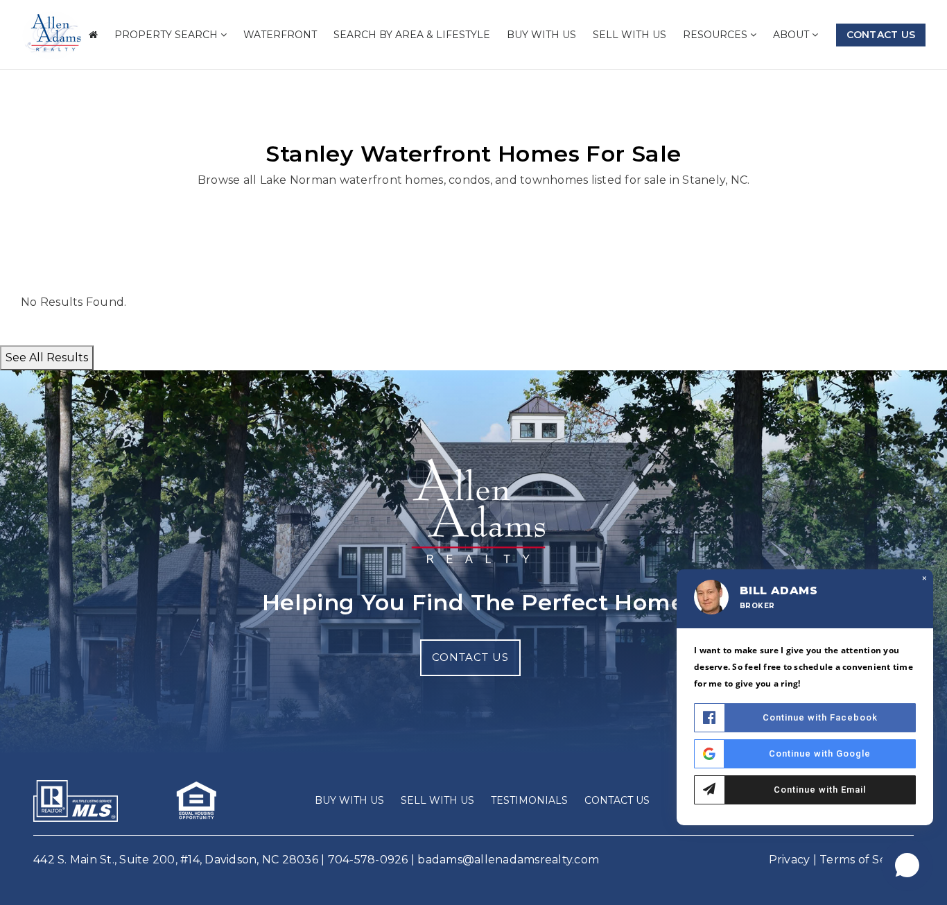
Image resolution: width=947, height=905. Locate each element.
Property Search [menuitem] (167, 34)
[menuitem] (93, 35)
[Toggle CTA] (907, 865)
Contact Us (881, 34)
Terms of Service (866, 859)
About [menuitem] (792, 34)
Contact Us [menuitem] (617, 800)
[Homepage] (52, 35)
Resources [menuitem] (716, 34)
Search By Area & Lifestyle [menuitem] (411, 34)
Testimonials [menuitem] (529, 800)
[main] (473, 185)
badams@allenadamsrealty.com (508, 859)
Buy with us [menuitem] (541, 34)
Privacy (789, 859)
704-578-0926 (368, 859)
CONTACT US (470, 657)
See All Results (47, 357)
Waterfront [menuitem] (280, 34)
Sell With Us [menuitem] (629, 34)
